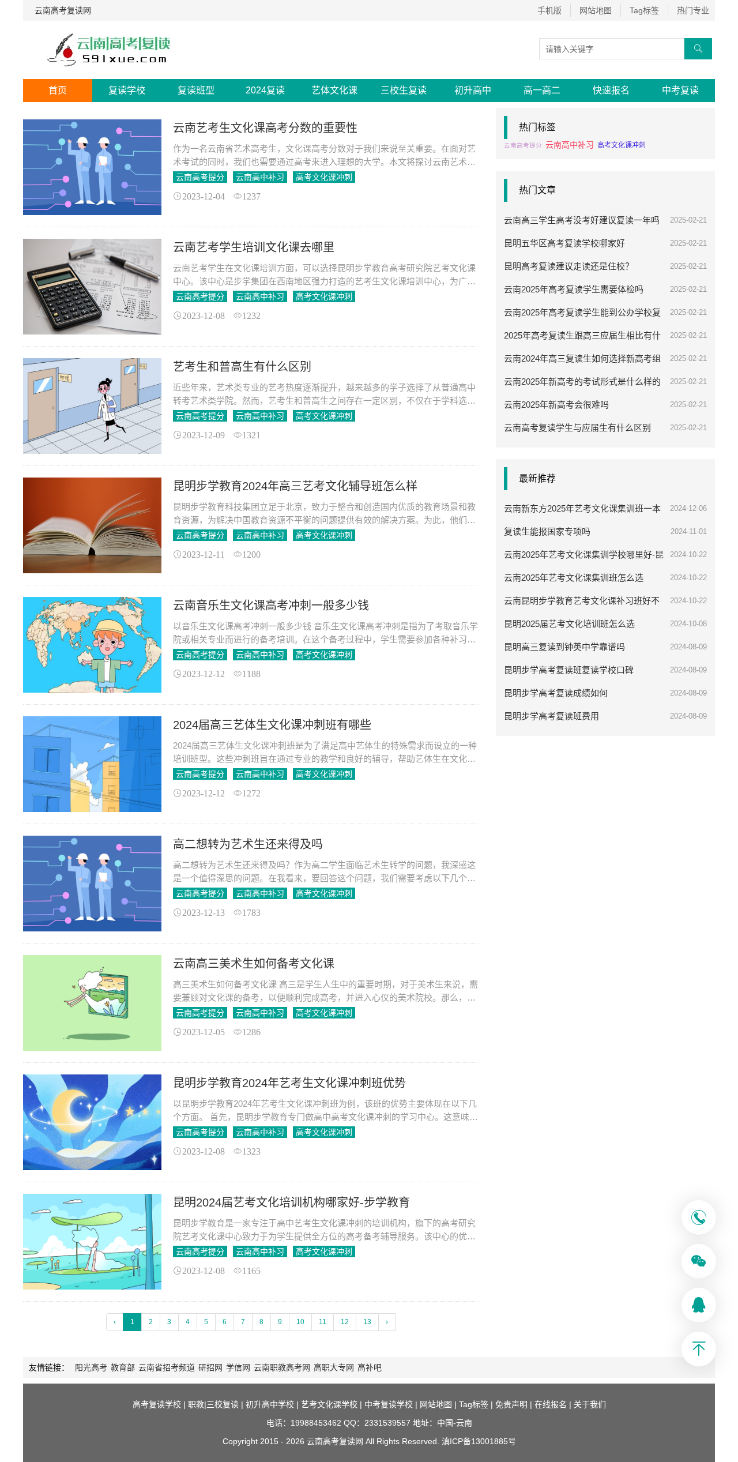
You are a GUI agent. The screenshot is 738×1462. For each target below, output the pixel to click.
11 (322, 1322)
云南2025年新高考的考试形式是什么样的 (582, 381)
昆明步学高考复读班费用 (551, 716)
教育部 (123, 1367)
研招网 (210, 1367)
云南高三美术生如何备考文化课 (253, 963)
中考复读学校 (388, 1404)
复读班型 (196, 90)
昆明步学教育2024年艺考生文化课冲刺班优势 (289, 1083)
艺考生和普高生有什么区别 (242, 366)
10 (300, 1322)
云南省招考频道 (166, 1367)
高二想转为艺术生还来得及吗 (248, 844)
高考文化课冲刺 (324, 177)
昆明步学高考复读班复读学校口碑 (569, 670)
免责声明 (511, 1404)
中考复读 (680, 90)
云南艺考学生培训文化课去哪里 (253, 247)
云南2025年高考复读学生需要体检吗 (573, 289)
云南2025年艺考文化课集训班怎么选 (573, 577)
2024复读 (265, 90)
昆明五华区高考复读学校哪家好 (564, 243)
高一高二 (542, 90)
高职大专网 (334, 1367)
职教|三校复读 (213, 1404)
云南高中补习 (260, 177)
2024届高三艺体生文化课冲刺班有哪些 (272, 725)
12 (345, 1322)
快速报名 (611, 90)
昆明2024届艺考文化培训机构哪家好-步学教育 (291, 1202)
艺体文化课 (334, 90)
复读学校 (126, 90)
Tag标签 (644, 10)
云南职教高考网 (282, 1367)
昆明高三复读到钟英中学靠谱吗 (564, 647)
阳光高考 (91, 1367)
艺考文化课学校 (329, 1404)
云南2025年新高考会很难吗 (556, 404)
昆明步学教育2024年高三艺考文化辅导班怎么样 (295, 486)
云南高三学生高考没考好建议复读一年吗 (582, 220)
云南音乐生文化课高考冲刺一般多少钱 (271, 605)
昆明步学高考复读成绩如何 (556, 693)
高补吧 (369, 1367)
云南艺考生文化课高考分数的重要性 (265, 128)
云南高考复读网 (63, 10)
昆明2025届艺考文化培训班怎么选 (569, 624)
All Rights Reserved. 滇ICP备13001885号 (439, 1441)
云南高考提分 (200, 177)
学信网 (238, 1367)
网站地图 (595, 10)
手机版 (549, 10)
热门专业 (693, 10)
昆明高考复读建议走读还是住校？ (569, 266)
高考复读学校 (157, 1404)
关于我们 (590, 1404)
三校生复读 (404, 90)
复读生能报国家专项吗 (547, 531)
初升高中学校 (270, 1404)
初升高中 (472, 90)
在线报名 (550, 1404)
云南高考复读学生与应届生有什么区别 (577, 428)
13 (367, 1322)
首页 (57, 90)
